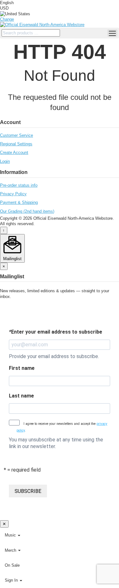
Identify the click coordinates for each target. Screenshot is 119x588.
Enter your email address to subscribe (55, 332)
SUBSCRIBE (28, 491)
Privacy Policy (13, 193)
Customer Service (16, 135)
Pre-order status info (18, 185)
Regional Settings (16, 144)
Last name (21, 396)
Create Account (14, 152)
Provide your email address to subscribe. (54, 356)
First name (22, 368)
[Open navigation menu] (112, 33)
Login (5, 161)
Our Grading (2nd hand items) (27, 211)
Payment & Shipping (19, 202)
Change (7, 19)
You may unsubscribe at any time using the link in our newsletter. (56, 443)
